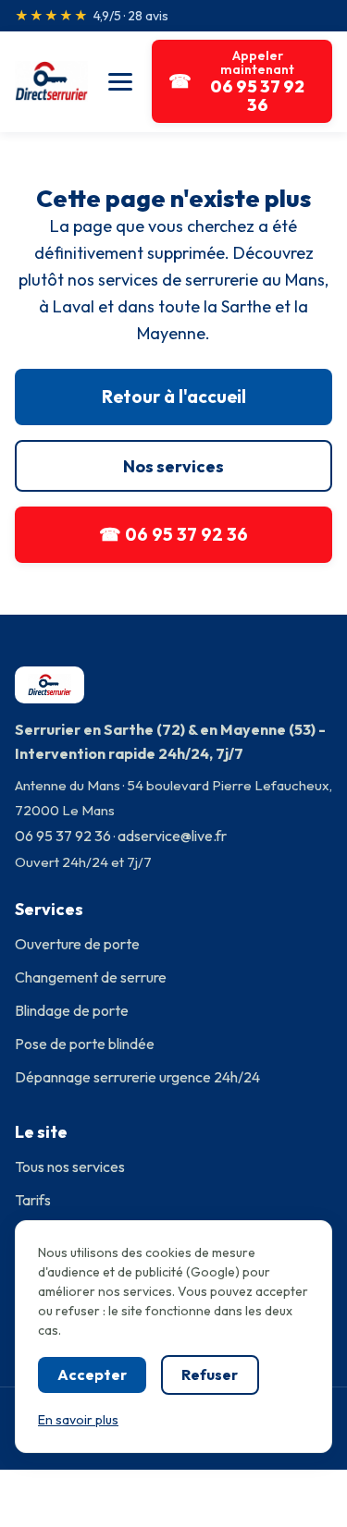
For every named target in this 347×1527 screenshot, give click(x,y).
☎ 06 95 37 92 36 (173, 534)
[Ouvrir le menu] (120, 81)
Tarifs (33, 1200)
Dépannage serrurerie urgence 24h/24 (137, 1077)
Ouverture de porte (77, 944)
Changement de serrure (91, 977)
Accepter (92, 1374)
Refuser (209, 1374)
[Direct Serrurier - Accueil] (51, 81)
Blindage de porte (72, 1010)
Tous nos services (70, 1166)
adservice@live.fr (172, 835)
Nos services (173, 466)
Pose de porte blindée (85, 1043)
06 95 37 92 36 (63, 835)
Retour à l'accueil (174, 396)
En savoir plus (78, 1419)
